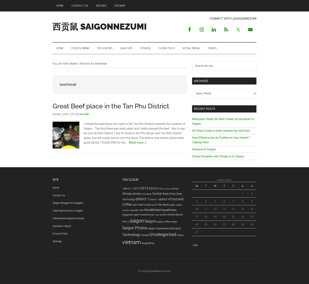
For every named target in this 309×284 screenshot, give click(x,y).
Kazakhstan (152, 210)
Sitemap (57, 241)
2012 (136, 188)
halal (134, 204)
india (153, 205)
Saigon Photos (134, 228)
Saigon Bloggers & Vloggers (68, 202)
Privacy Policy (60, 233)
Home (56, 187)
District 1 (154, 199)
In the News (162, 204)
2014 (152, 188)
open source (141, 214)
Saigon (150, 221)
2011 (130, 188)
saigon (137, 221)
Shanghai (175, 228)
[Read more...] (137, 142)
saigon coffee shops (166, 221)
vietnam (131, 242)
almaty (136, 193)
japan (172, 204)
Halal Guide (144, 204)
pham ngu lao (155, 214)
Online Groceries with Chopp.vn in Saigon (218, 156)
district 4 (164, 199)
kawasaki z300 (137, 210)
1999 (124, 188)
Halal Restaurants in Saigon (68, 210)
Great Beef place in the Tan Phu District (111, 106)
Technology (131, 235)
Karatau (125, 210)
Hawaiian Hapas (62, 226)
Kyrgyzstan (127, 214)
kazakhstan (169, 210)
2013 (144, 188)
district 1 (142, 199)
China (172, 193)
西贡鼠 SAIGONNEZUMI (100, 27)
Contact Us (59, 195)
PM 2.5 (125, 221)
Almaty (127, 193)
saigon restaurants (159, 228)
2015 (158, 188)
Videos (180, 235)
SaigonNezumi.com (159, 271)
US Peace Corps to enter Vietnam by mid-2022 (221, 130)
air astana (166, 189)
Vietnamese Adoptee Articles (68, 218)
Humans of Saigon (204, 149)
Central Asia (160, 193)
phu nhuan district (173, 214)
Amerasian (146, 194)
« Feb (195, 245)
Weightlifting (147, 243)
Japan (179, 204)
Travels (145, 235)
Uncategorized (162, 234)
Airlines (175, 188)
